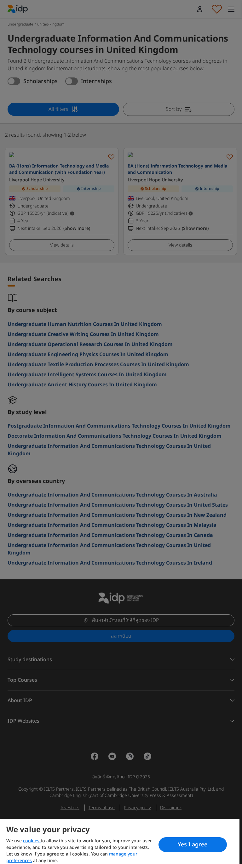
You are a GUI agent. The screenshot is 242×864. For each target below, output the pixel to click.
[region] (119, 841)
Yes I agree (192, 844)
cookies (32, 841)
